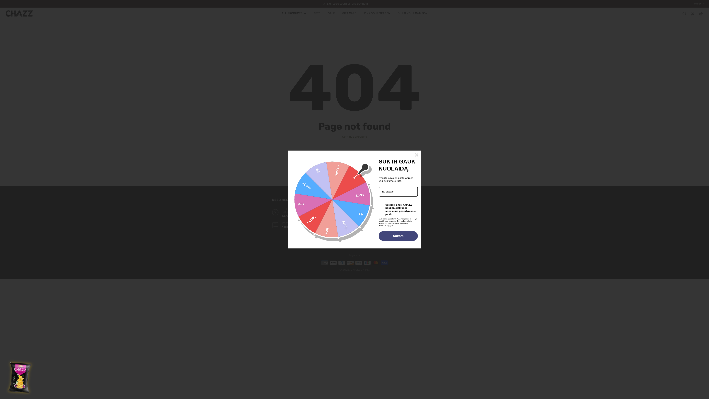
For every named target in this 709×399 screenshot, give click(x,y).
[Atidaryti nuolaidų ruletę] (20, 377)
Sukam (398, 236)
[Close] (416, 155)
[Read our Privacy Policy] (415, 219)
